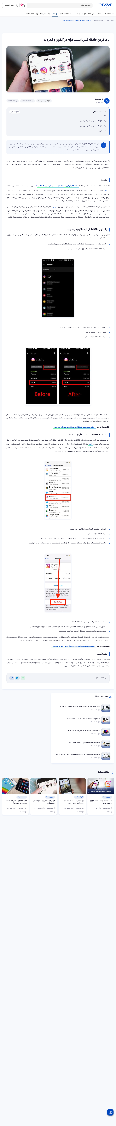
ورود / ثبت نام (9, 5)
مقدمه (104, 115)
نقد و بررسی (23, 797)
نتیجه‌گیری (102, 131)
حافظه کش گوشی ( (71, 186)
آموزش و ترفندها (43, 101)
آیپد (90, 444)
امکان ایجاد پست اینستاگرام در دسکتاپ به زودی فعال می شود (74, 427)
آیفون (54, 207)
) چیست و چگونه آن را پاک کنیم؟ (50, 186)
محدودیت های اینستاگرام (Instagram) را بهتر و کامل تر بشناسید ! (73, 646)
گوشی (106, 190)
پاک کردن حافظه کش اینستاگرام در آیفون (93, 126)
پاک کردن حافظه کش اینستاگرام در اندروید (92, 121)
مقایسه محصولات (50, 797)
